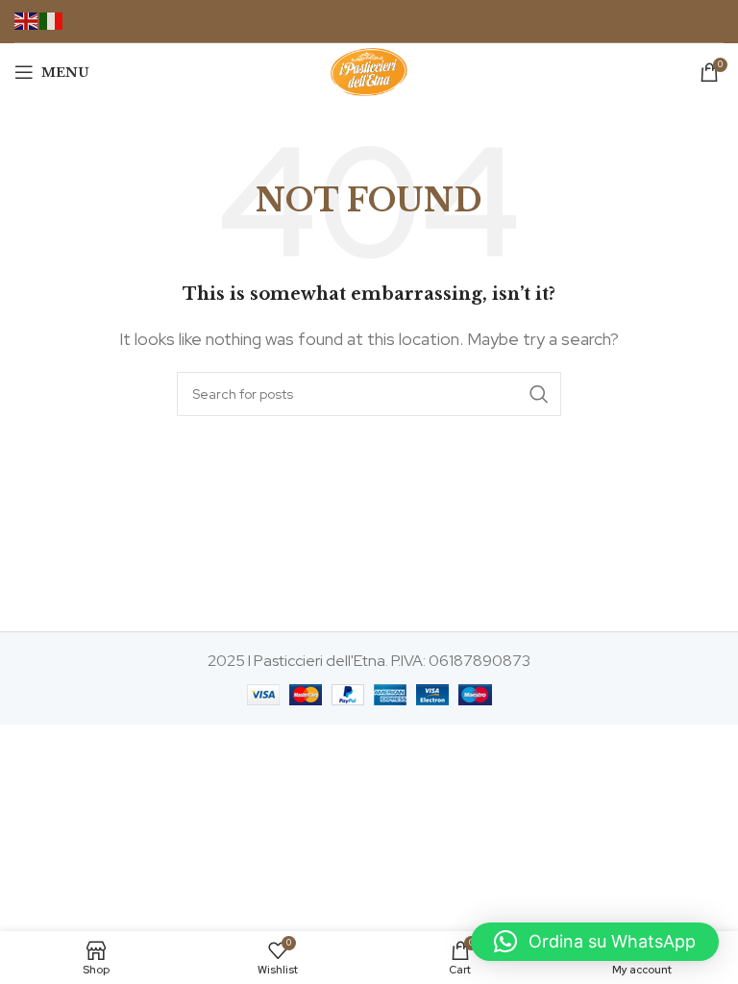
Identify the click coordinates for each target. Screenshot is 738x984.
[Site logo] (368, 71)
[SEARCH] (539, 394)
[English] (26, 20)
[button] (595, 941)
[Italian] (51, 20)
